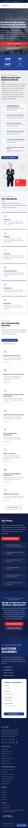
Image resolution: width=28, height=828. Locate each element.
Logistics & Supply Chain (6, 779)
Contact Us (3, 799)
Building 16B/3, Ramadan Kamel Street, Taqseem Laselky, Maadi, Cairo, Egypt (13, 810)
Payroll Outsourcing (5, 754)
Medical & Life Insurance (6, 763)
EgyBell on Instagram (9, 675)
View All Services (13, 507)
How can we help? (8, 703)
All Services (3, 794)
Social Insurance (4, 756)
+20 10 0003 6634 (6, 1)
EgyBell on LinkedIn (9, 673)
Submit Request (13, 714)
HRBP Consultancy (5, 761)
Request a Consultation (14, 43)
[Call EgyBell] (13, 742)
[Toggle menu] (25, 5)
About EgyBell (4, 792)
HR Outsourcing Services (9, 340)
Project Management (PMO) (7, 776)
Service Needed (8, 697)
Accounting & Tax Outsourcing (7, 769)
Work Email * (7, 691)
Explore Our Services (13, 48)
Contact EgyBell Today (10, 538)
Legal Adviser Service (6, 781)
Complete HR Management (7, 758)
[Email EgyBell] (16, 742)
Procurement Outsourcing (7, 774)
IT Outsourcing (4, 772)
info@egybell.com (16, 1)
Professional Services (9, 343)
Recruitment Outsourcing (6, 751)
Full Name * (7, 685)
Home (2, 790)
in (2, 742)
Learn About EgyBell (9, 157)
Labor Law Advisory (5, 784)
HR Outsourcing (4, 749)
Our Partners (4, 797)
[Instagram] (9, 742)
